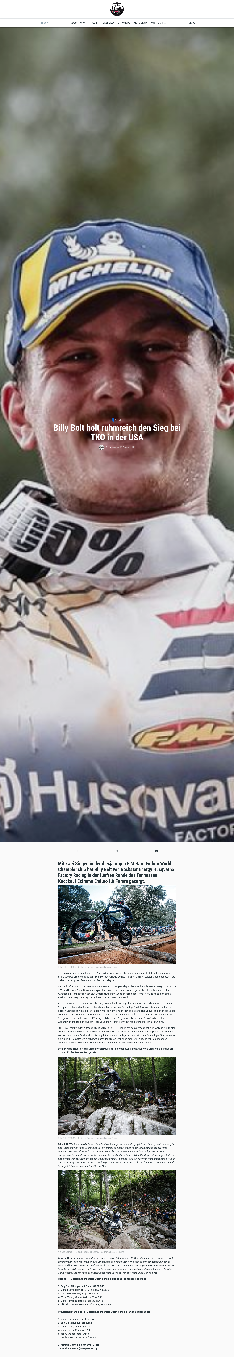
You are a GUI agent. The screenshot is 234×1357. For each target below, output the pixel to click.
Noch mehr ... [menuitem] (157, 24)
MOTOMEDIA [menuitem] (140, 23)
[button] (77, 851)
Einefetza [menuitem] (108, 23)
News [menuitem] (74, 23)
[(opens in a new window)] (39, 23)
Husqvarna (114, 447)
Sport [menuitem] (84, 23)
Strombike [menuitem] (124, 23)
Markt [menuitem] (95, 23)
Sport (118, 420)
